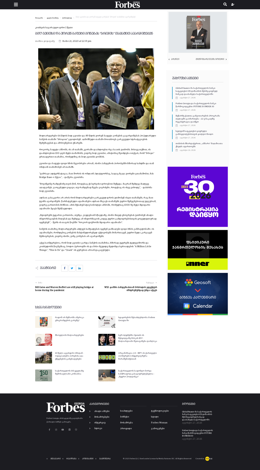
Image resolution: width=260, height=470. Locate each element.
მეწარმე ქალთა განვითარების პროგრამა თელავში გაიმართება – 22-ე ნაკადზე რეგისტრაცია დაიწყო (198, 119)
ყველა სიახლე (52, 18)
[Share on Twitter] (72, 268)
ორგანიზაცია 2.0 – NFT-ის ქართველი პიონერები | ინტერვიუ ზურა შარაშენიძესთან (137, 356)
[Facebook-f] (49, 430)
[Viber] (76, 430)
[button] (16, 4)
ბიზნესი (124, 417)
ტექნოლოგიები (160, 411)
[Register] (233, 4)
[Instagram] (56, 430)
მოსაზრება (126, 423)
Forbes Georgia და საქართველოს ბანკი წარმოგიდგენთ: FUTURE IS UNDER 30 (197, 433)
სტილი (155, 417)
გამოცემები (158, 428)
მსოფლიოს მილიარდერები (69, 335)
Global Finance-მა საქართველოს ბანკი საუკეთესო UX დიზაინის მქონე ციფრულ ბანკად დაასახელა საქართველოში (197, 91)
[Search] (225, 4)
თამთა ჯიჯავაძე (45, 41)
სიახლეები (126, 411)
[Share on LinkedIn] (79, 268)
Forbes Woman (159, 423)
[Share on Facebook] (64, 268)
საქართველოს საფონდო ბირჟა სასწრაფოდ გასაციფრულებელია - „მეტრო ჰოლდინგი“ (136, 374)
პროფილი (126, 428)
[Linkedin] (69, 430)
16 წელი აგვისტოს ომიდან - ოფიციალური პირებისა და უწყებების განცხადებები (69, 356)
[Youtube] (63, 430)
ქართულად (67, 18)
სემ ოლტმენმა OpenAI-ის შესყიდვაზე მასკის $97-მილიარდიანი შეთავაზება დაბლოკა (137, 338)
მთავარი (39, 18)
